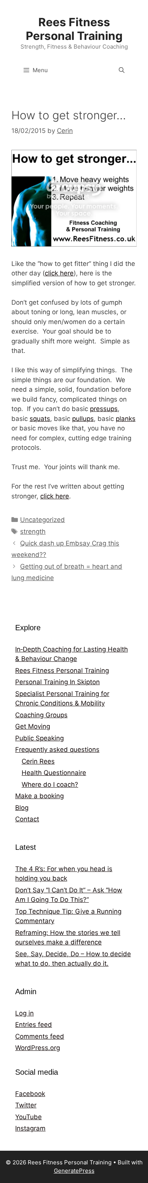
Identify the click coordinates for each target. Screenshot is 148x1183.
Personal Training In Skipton (57, 682)
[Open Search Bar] (121, 70)
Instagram (30, 1128)
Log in (24, 1013)
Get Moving (32, 726)
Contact (27, 819)
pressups (104, 409)
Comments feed (39, 1036)
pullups (83, 418)
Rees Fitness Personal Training (74, 29)
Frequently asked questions (57, 749)
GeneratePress (74, 1170)
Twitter (25, 1105)
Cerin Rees (38, 761)
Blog (21, 807)
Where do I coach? (50, 784)
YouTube (28, 1117)
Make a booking (39, 796)
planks (125, 418)
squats (40, 418)
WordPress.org (37, 1048)
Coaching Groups (41, 715)
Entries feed (33, 1024)
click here (59, 273)
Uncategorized (42, 519)
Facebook (30, 1094)
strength (33, 531)
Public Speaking (39, 738)
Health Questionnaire (54, 773)
